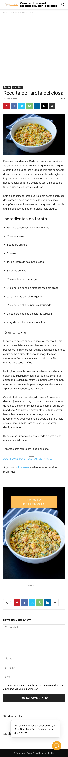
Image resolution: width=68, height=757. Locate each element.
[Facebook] (14, 106)
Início (5, 12)
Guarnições (27, 12)
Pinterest (23, 467)
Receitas (15, 12)
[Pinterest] (6, 106)
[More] (55, 602)
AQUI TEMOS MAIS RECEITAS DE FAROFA (27, 458)
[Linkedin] (37, 106)
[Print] (52, 106)
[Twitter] (21, 106)
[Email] (44, 106)
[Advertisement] (34, 50)
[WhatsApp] (29, 106)
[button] (56, 745)
